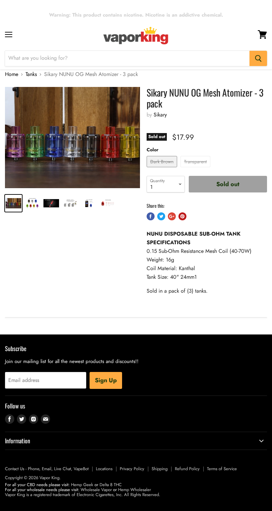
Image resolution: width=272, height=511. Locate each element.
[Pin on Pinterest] (182, 216)
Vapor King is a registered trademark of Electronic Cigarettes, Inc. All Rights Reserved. (82, 494)
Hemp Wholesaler (134, 489)
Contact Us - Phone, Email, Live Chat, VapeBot (47, 469)
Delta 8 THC (111, 484)
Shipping (160, 469)
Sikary (160, 114)
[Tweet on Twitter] (161, 216)
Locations (104, 469)
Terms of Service (222, 469)
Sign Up (106, 380)
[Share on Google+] (172, 216)
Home (11, 74)
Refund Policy (187, 469)
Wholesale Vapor (96, 489)
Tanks (31, 74)
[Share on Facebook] (151, 216)
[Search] (258, 58)
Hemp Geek (82, 484)
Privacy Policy (132, 469)
